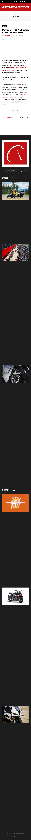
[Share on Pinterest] (27, 117)
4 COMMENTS (21, 35)
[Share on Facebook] (20, 117)
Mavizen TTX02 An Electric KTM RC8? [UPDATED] (15, 31)
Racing (4, 26)
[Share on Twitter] (22, 117)
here (15, 80)
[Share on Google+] (25, 117)
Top (16, 836)
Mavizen (16, 84)
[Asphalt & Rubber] (15, 7)
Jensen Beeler (7, 35)
